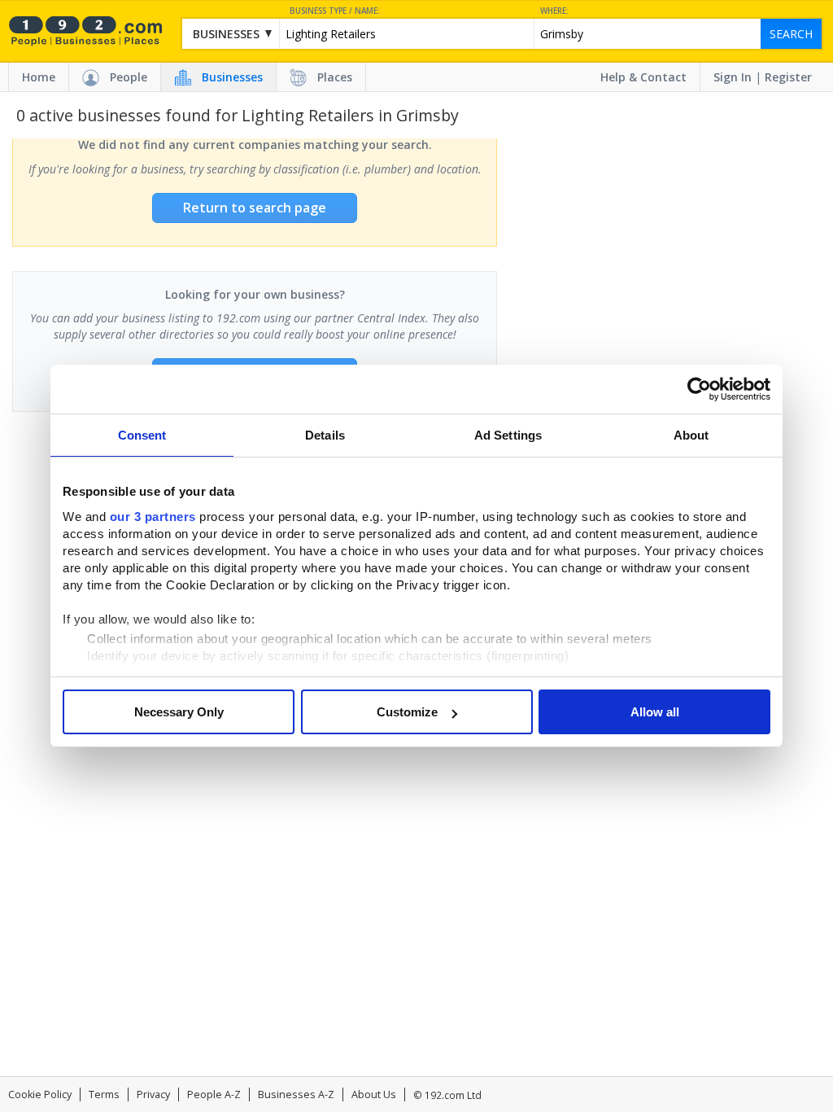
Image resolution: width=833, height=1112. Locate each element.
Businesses (232, 77)
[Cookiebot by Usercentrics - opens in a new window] (699, 389)
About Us (373, 1094)
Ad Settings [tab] (508, 435)
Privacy (153, 1094)
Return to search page (254, 208)
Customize (407, 712)
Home (38, 77)
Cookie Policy (40, 1094)
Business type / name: (335, 11)
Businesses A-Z (296, 1094)
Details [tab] (325, 435)
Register (788, 77)
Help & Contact (643, 77)
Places (334, 77)
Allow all (654, 712)
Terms (104, 1094)
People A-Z (214, 1094)
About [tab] (691, 435)
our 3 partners (153, 516)
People (128, 77)
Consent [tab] (142, 435)
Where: (554, 11)
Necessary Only (179, 712)
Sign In (732, 77)
